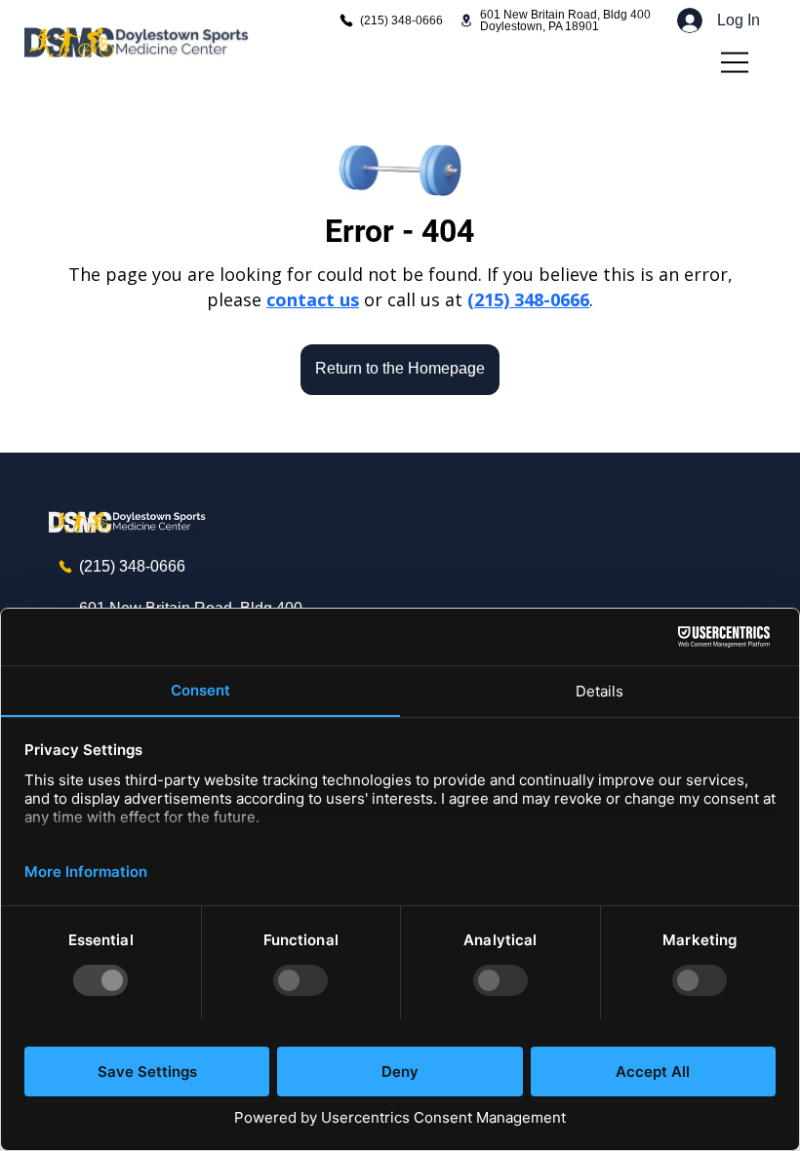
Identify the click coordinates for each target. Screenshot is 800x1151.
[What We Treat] (735, 62)
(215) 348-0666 (528, 299)
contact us (312, 299)
